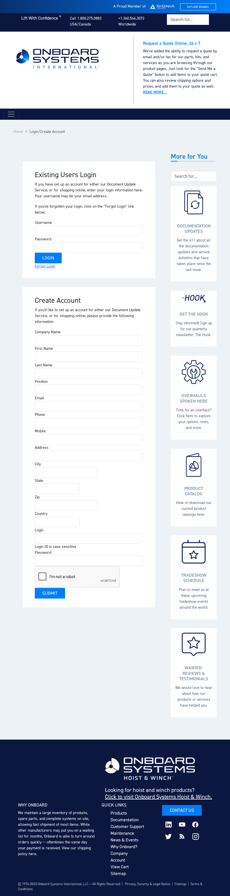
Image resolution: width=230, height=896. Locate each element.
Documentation (125, 820)
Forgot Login (45, 266)
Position (41, 381)
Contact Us (182, 810)
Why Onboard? (124, 847)
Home (18, 131)
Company (119, 853)
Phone (40, 414)
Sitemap (118, 873)
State (39, 480)
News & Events (124, 840)
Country (41, 513)
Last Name (43, 365)
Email (39, 398)
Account (118, 860)
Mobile (40, 431)
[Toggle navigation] (11, 114)
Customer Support (127, 826)
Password (43, 239)
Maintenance (122, 833)
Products (119, 813)
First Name (44, 348)
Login (39, 530)
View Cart (120, 867)
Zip (37, 497)
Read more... (155, 92)
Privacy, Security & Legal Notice (147, 884)
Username (43, 222)
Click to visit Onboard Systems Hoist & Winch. (158, 796)
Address (42, 447)
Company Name (48, 332)
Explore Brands (198, 7)
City (38, 464)
